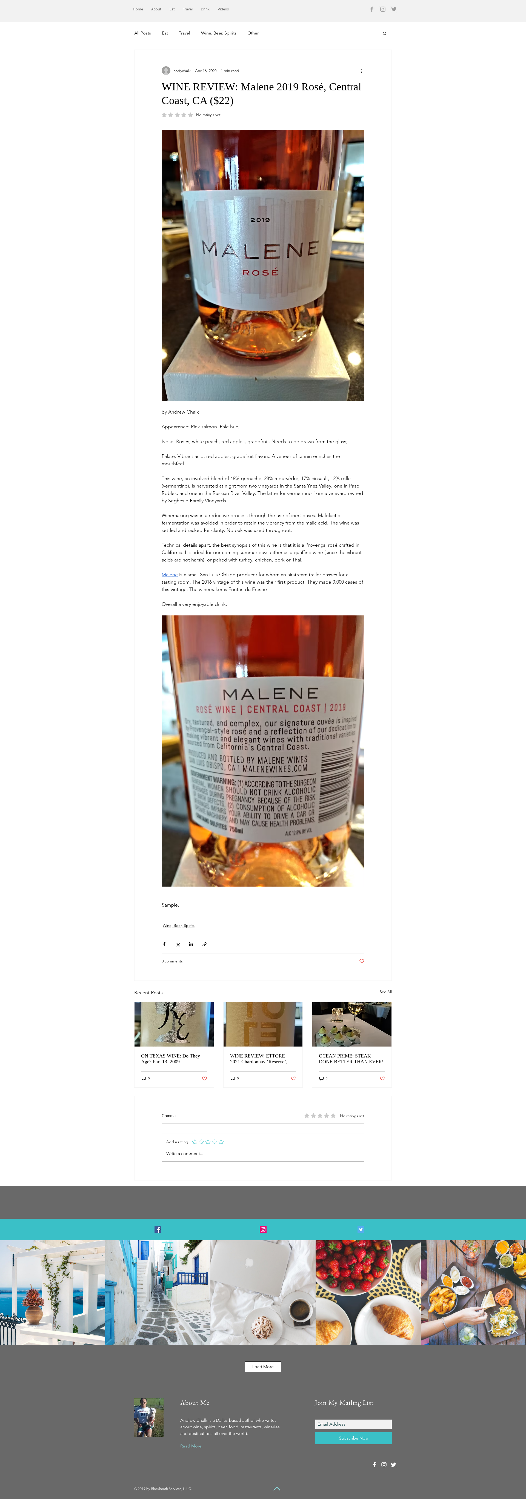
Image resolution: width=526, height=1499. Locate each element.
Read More (191, 1446)
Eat (165, 33)
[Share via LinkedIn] (191, 944)
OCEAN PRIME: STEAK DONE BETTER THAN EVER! (351, 1058)
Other (253, 33)
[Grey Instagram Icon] (382, 9)
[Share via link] (204, 944)
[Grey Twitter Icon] (393, 9)
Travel (184, 33)
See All (386, 991)
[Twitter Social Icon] (361, 1229)
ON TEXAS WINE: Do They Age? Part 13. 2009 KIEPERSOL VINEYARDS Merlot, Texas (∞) (170, 1059)
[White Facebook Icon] (374, 1464)
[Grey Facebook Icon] (371, 9)
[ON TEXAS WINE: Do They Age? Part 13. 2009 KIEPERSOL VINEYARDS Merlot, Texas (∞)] (174, 1024)
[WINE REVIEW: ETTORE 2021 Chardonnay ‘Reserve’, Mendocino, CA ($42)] (263, 1024)
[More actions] (361, 70)
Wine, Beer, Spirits (218, 33)
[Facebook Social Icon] (158, 1229)
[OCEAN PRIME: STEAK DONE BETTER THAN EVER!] (351, 1024)
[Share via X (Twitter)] (177, 944)
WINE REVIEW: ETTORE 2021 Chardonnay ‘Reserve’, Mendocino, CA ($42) (258, 1059)
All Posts (142, 33)
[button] (384, 33)
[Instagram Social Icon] (263, 1229)
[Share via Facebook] (164, 944)
